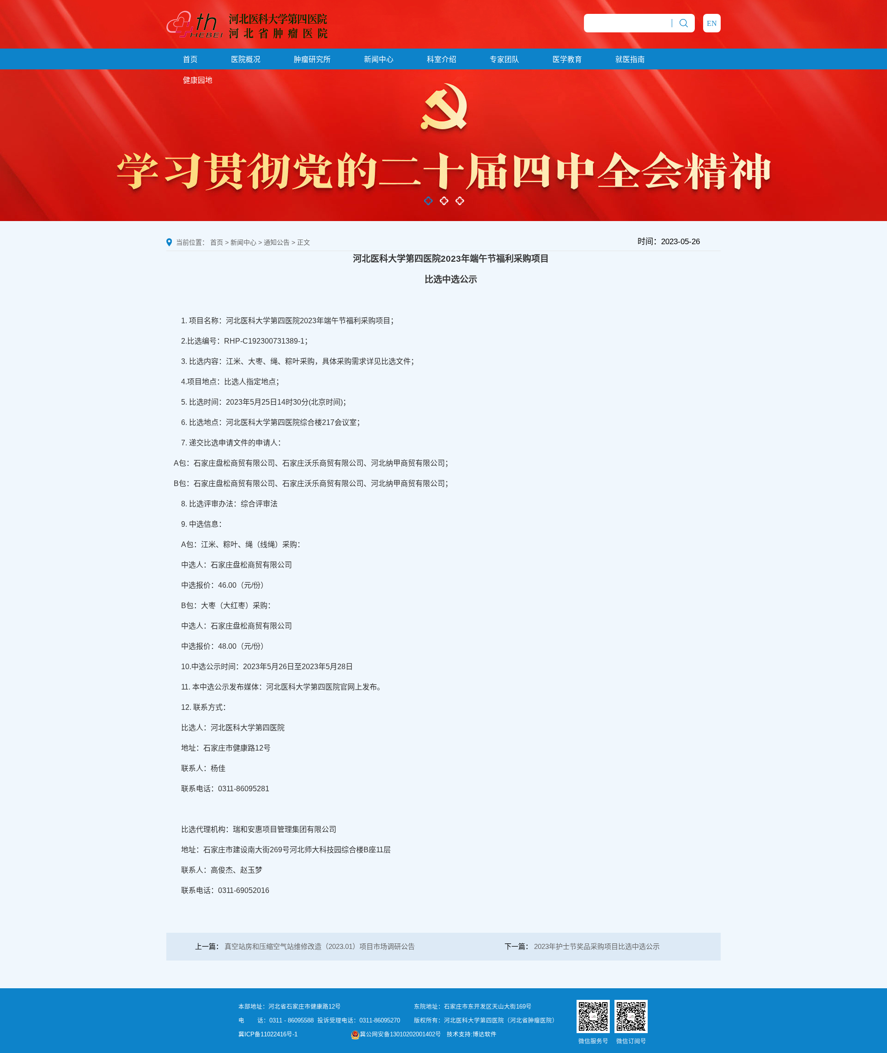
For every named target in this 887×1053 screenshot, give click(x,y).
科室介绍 (441, 59)
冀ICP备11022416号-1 (268, 1034)
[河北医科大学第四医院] (247, 23)
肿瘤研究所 (312, 59)
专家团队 (504, 59)
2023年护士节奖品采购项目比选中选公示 (597, 946)
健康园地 (198, 80)
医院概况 (246, 59)
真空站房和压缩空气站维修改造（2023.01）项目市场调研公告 (320, 946)
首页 (190, 59)
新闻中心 (379, 59)
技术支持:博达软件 (472, 1034)
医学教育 (567, 59)
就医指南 (630, 59)
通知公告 (277, 242)
